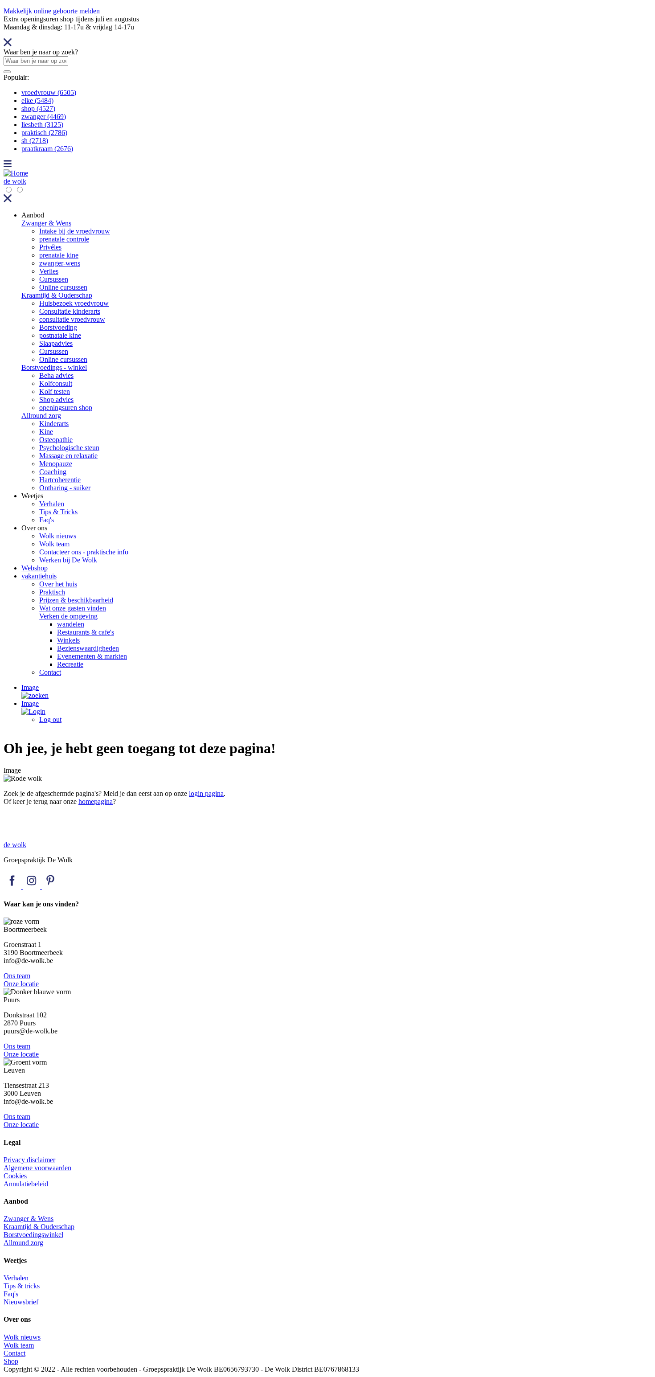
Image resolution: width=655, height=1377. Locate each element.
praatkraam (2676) (47, 148)
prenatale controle (64, 239)
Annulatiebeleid (26, 1184)
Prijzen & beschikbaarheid (76, 600)
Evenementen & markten (92, 656)
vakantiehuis (39, 576)
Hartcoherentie (60, 480)
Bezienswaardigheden (88, 648)
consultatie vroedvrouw (72, 319)
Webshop (34, 568)
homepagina (95, 801)
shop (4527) (38, 108)
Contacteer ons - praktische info (83, 552)
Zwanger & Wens (46, 223)
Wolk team (54, 544)
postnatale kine (60, 335)
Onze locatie (21, 984)
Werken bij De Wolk (68, 560)
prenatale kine (58, 255)
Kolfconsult (55, 383)
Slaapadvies (56, 343)
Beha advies (56, 375)
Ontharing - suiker (64, 488)
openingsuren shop (65, 407)
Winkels (68, 640)
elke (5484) (37, 100)
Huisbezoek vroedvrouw (74, 303)
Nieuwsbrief (21, 1302)
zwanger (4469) (43, 116)
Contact (50, 672)
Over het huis (58, 584)
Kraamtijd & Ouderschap (56, 295)
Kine (46, 431)
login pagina (206, 793)
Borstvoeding (58, 327)
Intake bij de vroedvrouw (74, 231)
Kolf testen (54, 391)
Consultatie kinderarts (69, 311)
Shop (11, 1361)
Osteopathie (56, 439)
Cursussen (53, 279)
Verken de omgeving (68, 616)
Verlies (48, 271)
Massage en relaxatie (68, 455)
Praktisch (52, 592)
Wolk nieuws (57, 536)
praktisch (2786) (44, 132)
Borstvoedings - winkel (54, 367)
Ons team (17, 975)
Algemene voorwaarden (37, 1168)
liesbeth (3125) (42, 124)
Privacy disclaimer (29, 1160)
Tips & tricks (22, 1286)
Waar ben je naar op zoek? (41, 52)
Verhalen (51, 504)
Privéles (50, 247)
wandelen (70, 624)
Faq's (46, 520)
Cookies (15, 1176)
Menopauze (55, 463)
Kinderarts (54, 423)
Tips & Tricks (58, 512)
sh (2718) (34, 140)
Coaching (52, 471)
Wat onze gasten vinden (72, 608)
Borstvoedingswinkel (33, 1234)
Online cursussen (63, 287)
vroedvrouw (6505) (48, 92)
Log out (50, 719)
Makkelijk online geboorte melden (52, 11)
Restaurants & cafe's (85, 632)
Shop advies (56, 399)
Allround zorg (41, 415)
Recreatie (70, 664)
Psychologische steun (69, 447)
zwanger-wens (59, 263)
